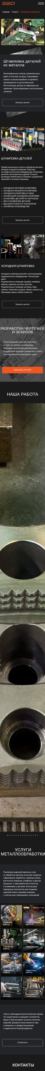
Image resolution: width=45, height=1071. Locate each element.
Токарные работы (7, 923)
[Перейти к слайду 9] (24, 835)
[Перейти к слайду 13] (33, 835)
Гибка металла (32, 947)
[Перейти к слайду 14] (35, 835)
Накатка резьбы (7, 995)
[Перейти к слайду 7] (20, 835)
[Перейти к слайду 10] (26, 835)
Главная (5, 12)
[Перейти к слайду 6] (18, 835)
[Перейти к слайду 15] (37, 835)
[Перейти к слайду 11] (29, 835)
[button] (22, 102)
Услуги (15, 12)
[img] (33, 916)
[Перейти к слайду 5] (16, 835)
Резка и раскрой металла (33, 923)
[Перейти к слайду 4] (13, 835)
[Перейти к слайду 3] (11, 835)
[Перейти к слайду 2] (9, 835)
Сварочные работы (31, 971)
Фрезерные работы (8, 971)
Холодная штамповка (30, 12)
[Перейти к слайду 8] (22, 835)
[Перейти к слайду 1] (7, 835)
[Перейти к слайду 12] (31, 835)
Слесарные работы (8, 948)
